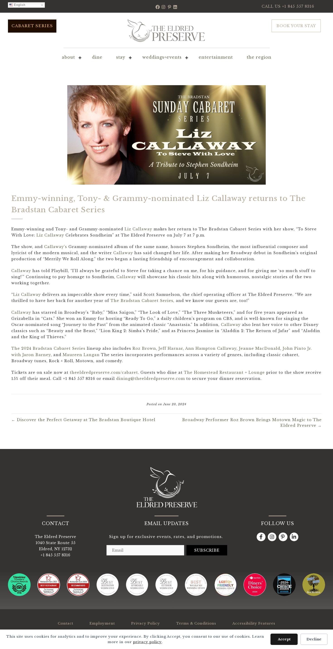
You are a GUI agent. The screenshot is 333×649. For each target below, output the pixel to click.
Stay (120, 57)
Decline (313, 639)
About (68, 57)
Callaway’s (55, 246)
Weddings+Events (162, 57)
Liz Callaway (138, 229)
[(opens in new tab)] (19, 594)
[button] (157, 6)
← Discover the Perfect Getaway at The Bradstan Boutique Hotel (83, 419)
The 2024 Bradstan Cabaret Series (48, 348)
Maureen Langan (81, 354)
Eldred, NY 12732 (55, 549)
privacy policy (147, 642)
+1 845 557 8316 (298, 6)
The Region (259, 57)
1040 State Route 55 (56, 542)
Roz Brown (144, 348)
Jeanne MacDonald (259, 348)
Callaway (123, 253)
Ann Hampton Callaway (210, 348)
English (19, 5)
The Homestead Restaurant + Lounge (224, 372)
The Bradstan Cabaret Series (142, 300)
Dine (97, 57)
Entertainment (216, 57)
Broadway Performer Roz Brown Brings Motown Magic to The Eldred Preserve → (252, 422)
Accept (284, 639)
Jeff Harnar (171, 348)
